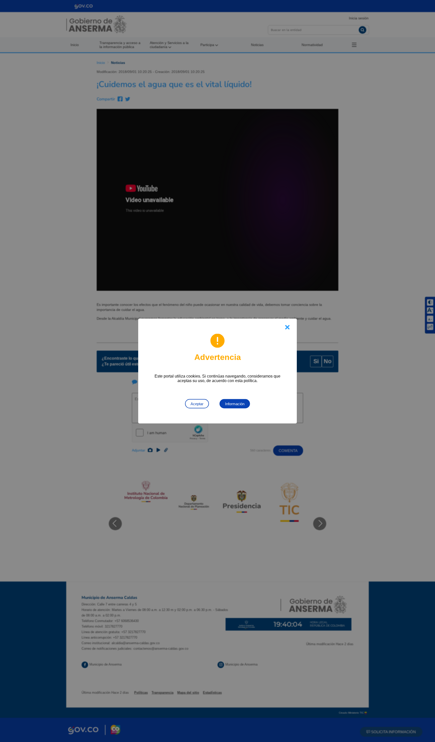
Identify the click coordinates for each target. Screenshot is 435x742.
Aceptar (197, 404)
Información (234, 404)
